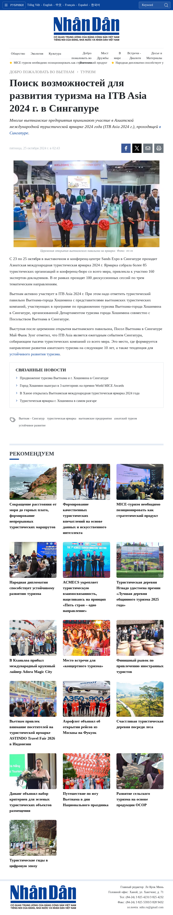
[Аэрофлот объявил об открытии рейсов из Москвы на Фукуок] (86, 699)
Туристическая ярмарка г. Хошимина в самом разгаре (58, 401)
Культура (55, 53)
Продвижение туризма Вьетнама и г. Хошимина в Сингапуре (64, 378)
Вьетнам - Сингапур (32, 418)
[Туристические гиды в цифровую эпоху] (33, 838)
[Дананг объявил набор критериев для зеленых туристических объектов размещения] (33, 771)
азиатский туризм (125, 418)
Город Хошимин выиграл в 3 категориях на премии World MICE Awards (72, 385)
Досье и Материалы (154, 55)
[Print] (159, 148)
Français (70, 5)
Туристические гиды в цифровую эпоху (28, 863)
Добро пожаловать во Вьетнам (82, 55)
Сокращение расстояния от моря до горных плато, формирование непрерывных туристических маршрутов (33, 515)
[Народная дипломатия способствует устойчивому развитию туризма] (33, 560)
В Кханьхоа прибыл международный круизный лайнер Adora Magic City (32, 666)
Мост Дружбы (102, 55)
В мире (117, 55)
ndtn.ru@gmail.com (151, 907)
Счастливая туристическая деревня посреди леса (140, 724)
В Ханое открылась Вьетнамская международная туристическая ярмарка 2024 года (79, 393)
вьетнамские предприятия (95, 418)
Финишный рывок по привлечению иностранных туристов (140, 666)
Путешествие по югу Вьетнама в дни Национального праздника (85, 799)
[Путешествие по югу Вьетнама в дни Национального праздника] (86, 771)
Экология (37, 53)
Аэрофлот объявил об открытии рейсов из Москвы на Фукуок (81, 727)
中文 (59, 5)
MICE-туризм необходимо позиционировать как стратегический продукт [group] (60, 62)
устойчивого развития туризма (34, 354)
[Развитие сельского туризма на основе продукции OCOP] (140, 771)
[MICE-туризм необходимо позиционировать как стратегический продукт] (140, 482)
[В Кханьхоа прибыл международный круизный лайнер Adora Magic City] (33, 638)
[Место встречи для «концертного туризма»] (86, 638)
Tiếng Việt (33, 5)
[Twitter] (137, 148)
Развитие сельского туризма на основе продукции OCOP (133, 799)
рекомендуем (31, 454)
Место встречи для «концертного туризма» (83, 663)
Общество (18, 53)
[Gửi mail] (148, 148)
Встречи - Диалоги (134, 55)
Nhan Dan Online (86, 29)
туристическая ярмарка (61, 418)
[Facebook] (126, 148)
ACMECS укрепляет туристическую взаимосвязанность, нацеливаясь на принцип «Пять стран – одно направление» (84, 596)
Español (83, 5)
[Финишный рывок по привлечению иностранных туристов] (140, 638)
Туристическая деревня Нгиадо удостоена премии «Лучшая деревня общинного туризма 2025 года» (138, 593)
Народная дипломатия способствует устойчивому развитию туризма (31, 588)
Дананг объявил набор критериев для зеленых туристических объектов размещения (30, 802)
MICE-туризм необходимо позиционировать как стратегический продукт (138, 510)
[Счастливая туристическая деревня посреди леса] (140, 699)
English (47, 5)
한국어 (95, 5)
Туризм (88, 72)
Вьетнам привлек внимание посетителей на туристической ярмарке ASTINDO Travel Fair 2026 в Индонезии (32, 732)
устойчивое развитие (32, 425)
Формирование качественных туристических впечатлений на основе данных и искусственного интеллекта (84, 518)
